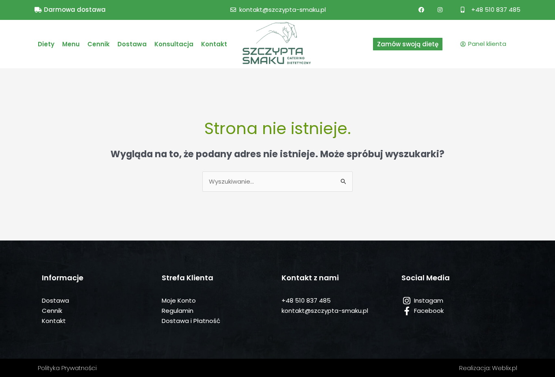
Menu (71, 44)
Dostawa (132, 44)
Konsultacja (173, 44)
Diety (46, 44)
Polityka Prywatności (67, 368)
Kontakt (214, 44)
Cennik (98, 44)
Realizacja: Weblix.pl (488, 368)
